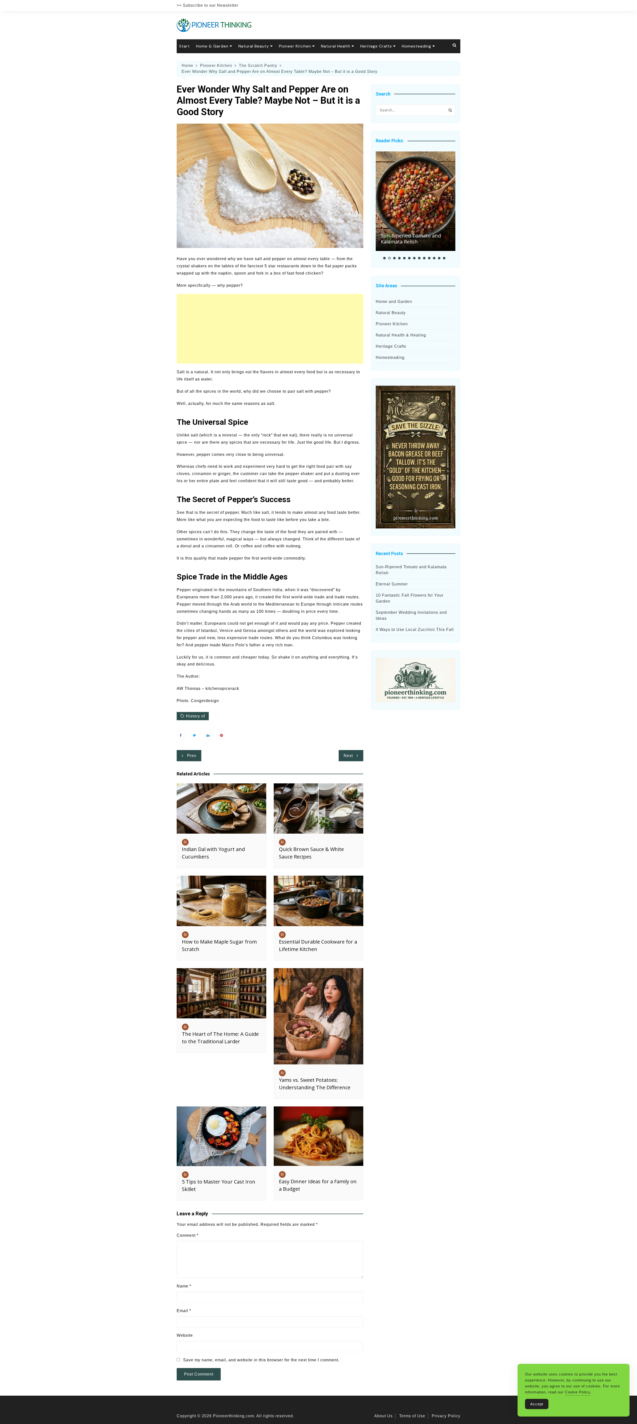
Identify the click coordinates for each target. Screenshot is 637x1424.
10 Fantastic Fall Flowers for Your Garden (409, 598)
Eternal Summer (392, 584)
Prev (191, 756)
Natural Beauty (253, 46)
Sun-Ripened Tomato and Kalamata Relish (411, 238)
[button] (384, 258)
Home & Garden (212, 46)
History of (195, 716)
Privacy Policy (446, 1416)
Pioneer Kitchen (295, 46)
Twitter (195, 735)
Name (184, 1286)
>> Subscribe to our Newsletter (207, 5)
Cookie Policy (577, 1392)
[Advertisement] (270, 329)
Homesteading (416, 46)
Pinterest (223, 735)
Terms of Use (412, 1416)
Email (184, 1311)
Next (348, 756)
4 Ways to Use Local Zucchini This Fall (415, 629)
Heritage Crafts (376, 46)
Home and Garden (394, 301)
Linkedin (209, 735)
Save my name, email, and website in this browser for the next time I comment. (261, 1360)
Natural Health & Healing (401, 335)
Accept (536, 1404)
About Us (383, 1416)
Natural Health (335, 46)
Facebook (182, 735)
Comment (188, 1235)
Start (184, 46)
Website (185, 1335)
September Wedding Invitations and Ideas (411, 615)
